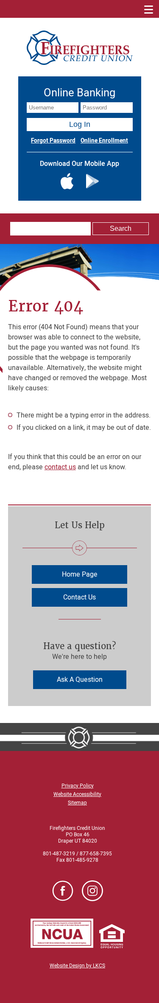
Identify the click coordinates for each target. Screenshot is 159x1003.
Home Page (80, 574)
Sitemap (77, 803)
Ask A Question (80, 680)
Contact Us (79, 597)
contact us (60, 467)
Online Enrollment (104, 141)
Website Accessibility (77, 794)
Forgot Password (53, 141)
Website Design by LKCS (77, 965)
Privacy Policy (77, 786)
